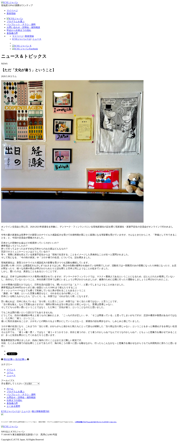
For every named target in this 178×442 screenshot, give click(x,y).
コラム (10, 372)
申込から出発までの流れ (19, 30)
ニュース (36, 39)
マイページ (12, 10)
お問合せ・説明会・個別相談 (21, 397)
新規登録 (11, 13)
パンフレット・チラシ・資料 (21, 24)
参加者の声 (12, 33)
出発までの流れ (14, 400)
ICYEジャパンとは (21, 39)
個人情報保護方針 (41, 411)
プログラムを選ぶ (15, 21)
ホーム (10, 388)
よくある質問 (13, 406)
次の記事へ (20, 359)
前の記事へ (9, 359)
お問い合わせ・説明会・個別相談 (23, 27)
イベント (11, 369)
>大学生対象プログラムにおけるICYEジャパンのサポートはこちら (96, 422)
